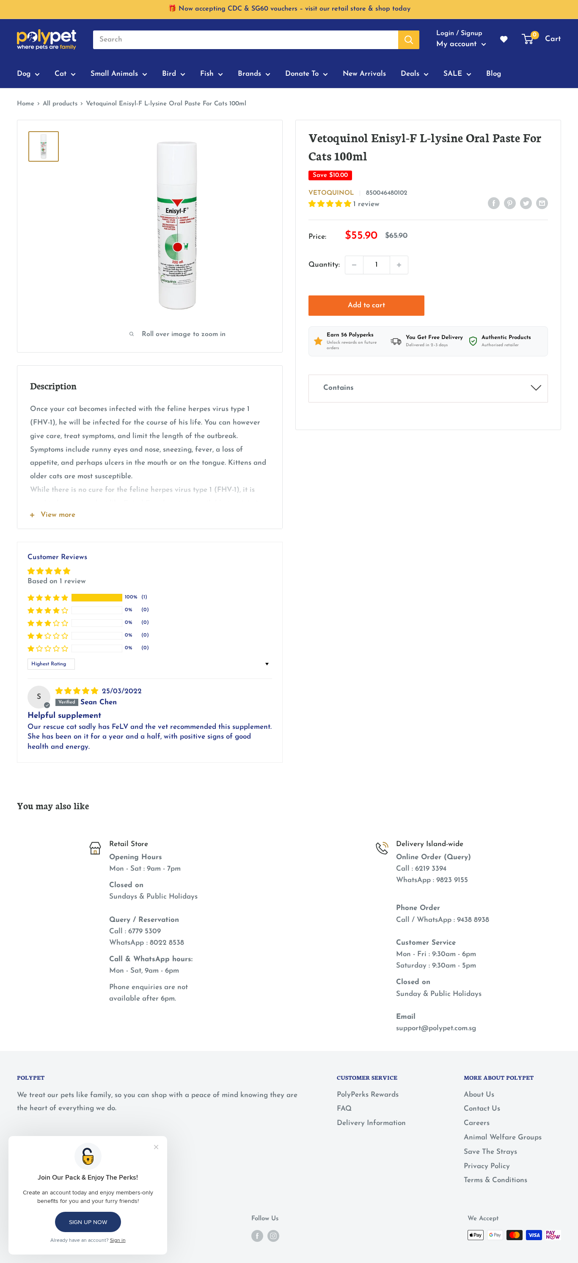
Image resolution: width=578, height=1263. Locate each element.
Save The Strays (490, 1151)
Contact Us (482, 1108)
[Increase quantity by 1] (399, 265)
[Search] (408, 39)
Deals (410, 73)
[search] (245, 39)
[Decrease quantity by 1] (354, 265)
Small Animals (114, 73)
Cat (60, 73)
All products (60, 104)
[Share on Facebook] (494, 203)
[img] (77, 691)
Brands (249, 73)
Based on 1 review (57, 581)
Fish (207, 73)
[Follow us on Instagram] (273, 1236)
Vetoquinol (331, 193)
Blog (493, 73)
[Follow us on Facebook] (257, 1236)
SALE (452, 73)
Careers (477, 1123)
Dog (23, 73)
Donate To (302, 73)
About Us (479, 1094)
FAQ (344, 1108)
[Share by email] (542, 203)
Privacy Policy (487, 1166)
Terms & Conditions (495, 1180)
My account (457, 44)
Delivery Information (371, 1123)
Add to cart (366, 305)
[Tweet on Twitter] (526, 203)
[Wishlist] (504, 40)
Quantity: (324, 264)
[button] (330, 204)
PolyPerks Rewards (368, 1094)
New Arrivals (364, 73)
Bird (169, 73)
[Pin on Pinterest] (510, 203)
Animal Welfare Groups (503, 1137)
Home (25, 104)
